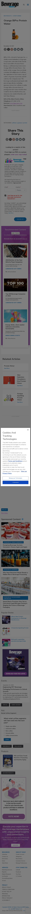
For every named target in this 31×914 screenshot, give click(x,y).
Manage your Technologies (15, 478)
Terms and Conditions (15, 461)
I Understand (15, 482)
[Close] (28, 430)
